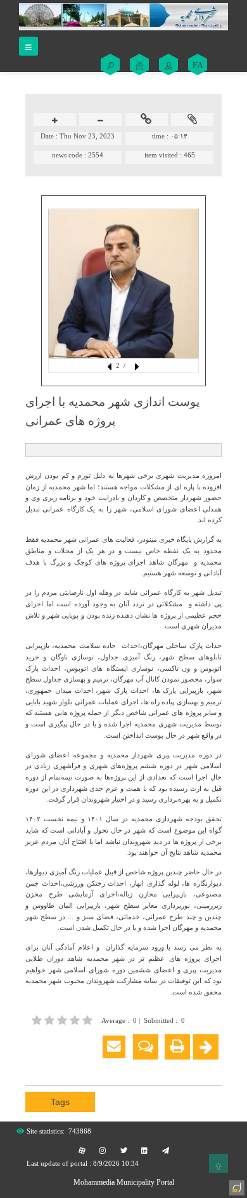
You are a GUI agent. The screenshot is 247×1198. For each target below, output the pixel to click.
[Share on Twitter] (90, 1067)
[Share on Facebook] (33, 1067)
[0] (63, 1020)
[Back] (205, 1047)
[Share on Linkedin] (71, 1067)
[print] (177, 1047)
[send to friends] (114, 1047)
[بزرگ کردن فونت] (55, 120)
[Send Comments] (145, 1047)
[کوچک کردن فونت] (100, 120)
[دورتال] (235, 1186)
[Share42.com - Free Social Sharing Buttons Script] (109, 1067)
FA (198, 65)
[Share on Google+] (52, 1067)
